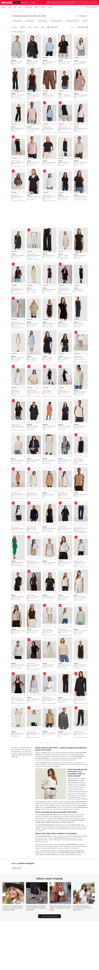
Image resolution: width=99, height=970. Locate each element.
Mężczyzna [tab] (25, 2)
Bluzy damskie (30, 21)
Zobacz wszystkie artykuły (49, 916)
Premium (43, 7)
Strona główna (14, 11)
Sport (20, 7)
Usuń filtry (13, 31)
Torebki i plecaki (28, 7)
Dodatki (36, 7)
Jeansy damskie (42, 21)
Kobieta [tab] (17, 2)
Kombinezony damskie (72, 21)
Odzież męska (17, 868)
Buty (15, 7)
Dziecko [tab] (33, 2)
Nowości (4, 7)
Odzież (10, 7)
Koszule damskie (87, 21)
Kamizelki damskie (56, 21)
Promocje (50, 7)
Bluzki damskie (17, 21)
